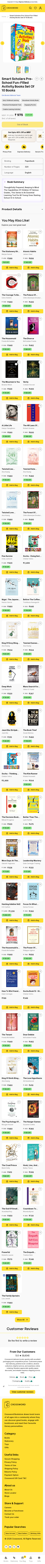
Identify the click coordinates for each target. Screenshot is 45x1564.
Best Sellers (22, 1533)
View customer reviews (22, 1392)
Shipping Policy (11, 1468)
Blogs (6, 1496)
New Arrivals (10, 1533)
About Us (8, 1490)
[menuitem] (6, 1559)
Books (7, 1438)
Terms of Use (10, 1465)
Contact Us (9, 1514)
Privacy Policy (10, 1462)
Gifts (6, 1447)
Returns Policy (10, 1472)
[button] (35, 8)
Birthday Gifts (36, 1533)
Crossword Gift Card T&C (15, 1478)
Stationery (9, 1441)
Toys (6, 1444)
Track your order (11, 1517)
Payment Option (11, 1475)
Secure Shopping (12, 1459)
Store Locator (10, 1493)
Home (4, 16)
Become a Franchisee (13, 1511)
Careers (7, 1507)
